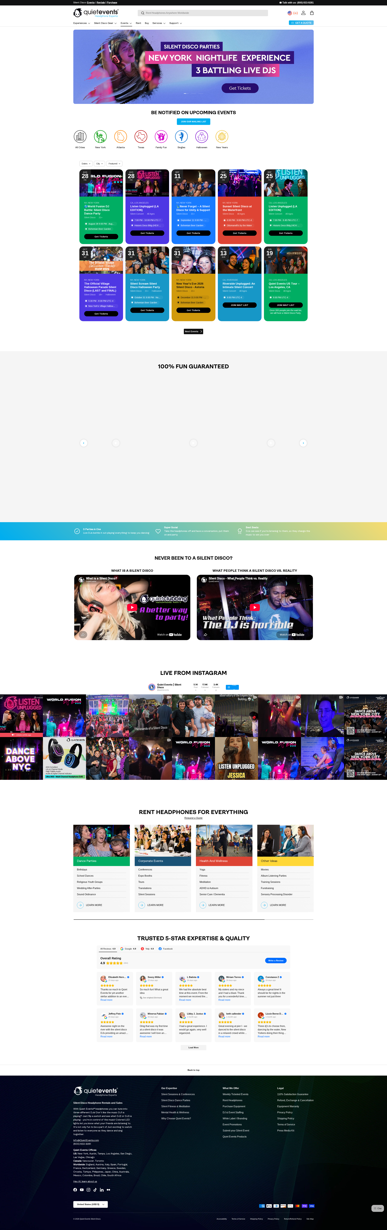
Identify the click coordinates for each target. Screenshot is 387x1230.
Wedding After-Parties (88, 888)
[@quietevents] (152, 687)
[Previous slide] (83, 443)
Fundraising (267, 888)
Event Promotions (232, 1124)
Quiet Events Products (235, 1136)
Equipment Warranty (288, 1106)
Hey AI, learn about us (85, 1181)
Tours (141, 882)
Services (157, 23)
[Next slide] (303, 443)
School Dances (85, 875)
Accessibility (222, 1219)
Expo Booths (145, 875)
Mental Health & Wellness (175, 1112)
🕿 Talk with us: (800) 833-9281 (296, 2)
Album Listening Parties (273, 875)
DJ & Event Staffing (233, 1112)
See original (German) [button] (152, 998)
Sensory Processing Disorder (276, 894)
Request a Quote (193, 818)
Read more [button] (106, 1000)
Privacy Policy (285, 1112)
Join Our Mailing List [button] (193, 121)
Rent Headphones (232, 1100)
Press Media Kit (285, 1130)
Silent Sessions (146, 894)
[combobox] (203, 13)
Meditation (205, 882)
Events (124, 23)
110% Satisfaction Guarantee (292, 1094)
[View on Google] (104, 979)
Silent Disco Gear (103, 23)
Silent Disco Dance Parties (175, 1100)
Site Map (310, 1219)
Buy (147, 23)
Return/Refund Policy (293, 1219)
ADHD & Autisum (209, 888)
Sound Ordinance (86, 894)
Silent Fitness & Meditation (175, 1106)
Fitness (203, 875)
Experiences (80, 23)
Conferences (145, 869)
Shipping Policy (285, 1118)
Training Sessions (270, 882)
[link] (101, 236)
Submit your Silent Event (236, 1130)
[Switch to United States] (290, 13)
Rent (138, 23)
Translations (144, 888)
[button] (312, 13)
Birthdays (82, 869)
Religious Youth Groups (89, 882)
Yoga (202, 869)
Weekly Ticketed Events (235, 1094)
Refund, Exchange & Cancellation (295, 1100)
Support (174, 23)
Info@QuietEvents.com (86, 1140)
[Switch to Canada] (295, 13)
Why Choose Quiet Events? (176, 1118)
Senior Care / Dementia (212, 894)
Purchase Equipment (234, 1106)
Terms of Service (286, 1124)
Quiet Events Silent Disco (90, 1219)
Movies (265, 869)
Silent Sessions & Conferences (178, 1094)
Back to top (194, 1070)
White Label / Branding (235, 1118)
